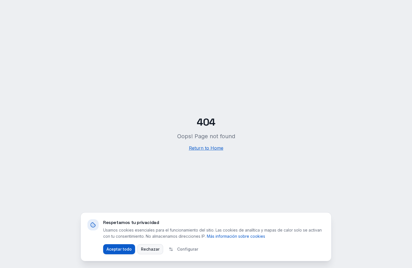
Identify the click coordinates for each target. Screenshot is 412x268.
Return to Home (206, 148)
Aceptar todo (119, 249)
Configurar (187, 249)
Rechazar (150, 249)
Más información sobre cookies (236, 236)
